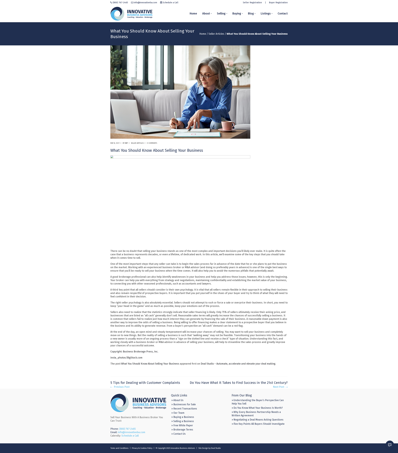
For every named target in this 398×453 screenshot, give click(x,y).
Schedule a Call (170, 2)
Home (202, 33)
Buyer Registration (278, 2)
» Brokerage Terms (182, 429)
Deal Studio (216, 448)
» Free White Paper (182, 425)
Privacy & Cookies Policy (142, 448)
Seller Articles (216, 33)
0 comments (152, 143)
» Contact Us (178, 433)
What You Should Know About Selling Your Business (150, 363)
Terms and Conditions (119, 448)
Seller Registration (252, 2)
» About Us (177, 400)
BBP (126, 143)
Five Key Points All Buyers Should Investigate (259, 423)
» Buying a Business (182, 417)
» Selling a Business (182, 421)
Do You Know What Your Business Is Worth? (258, 407)
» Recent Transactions (184, 408)
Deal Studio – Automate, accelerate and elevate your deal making (238, 363)
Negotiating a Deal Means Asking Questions (258, 419)
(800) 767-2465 (120, 2)
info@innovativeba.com (145, 2)
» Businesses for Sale (183, 404)
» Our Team (177, 412)
